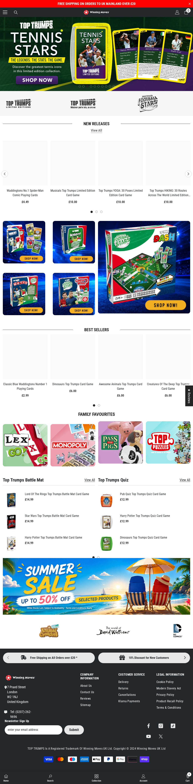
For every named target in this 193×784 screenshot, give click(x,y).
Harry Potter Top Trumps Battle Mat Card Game (53, 537)
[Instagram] (160, 726)
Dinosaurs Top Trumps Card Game (72, 384)
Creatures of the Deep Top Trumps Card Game (168, 386)
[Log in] (177, 12)
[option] (96, 54)
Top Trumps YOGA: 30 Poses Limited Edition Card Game (121, 193)
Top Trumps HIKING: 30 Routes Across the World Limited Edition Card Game (168, 193)
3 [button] (87, 86)
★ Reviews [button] (189, 396)
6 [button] (98, 86)
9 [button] (110, 86)
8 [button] (106, 86)
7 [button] (102, 86)
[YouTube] (148, 736)
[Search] (16, 12)
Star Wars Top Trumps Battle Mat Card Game (52, 516)
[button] (4, 174)
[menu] (5, 12)
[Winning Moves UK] (61, 103)
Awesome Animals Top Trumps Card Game (120, 386)
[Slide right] (184, 657)
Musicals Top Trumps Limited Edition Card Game (73, 193)
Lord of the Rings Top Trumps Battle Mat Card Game (57, 494)
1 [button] (80, 86)
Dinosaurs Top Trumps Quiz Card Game (143, 537)
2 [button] (83, 86)
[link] (168, 442)
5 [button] (95, 86)
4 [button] (91, 86)
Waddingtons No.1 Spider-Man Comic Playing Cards (25, 193)
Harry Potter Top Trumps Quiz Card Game (145, 516)
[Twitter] (160, 736)
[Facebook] (148, 726)
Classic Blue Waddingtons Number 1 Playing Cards (25, 386)
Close (189, 3)
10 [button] (114, 86)
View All (96, 130)
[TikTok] (173, 726)
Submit (74, 730)
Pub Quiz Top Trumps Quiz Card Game (143, 494)
